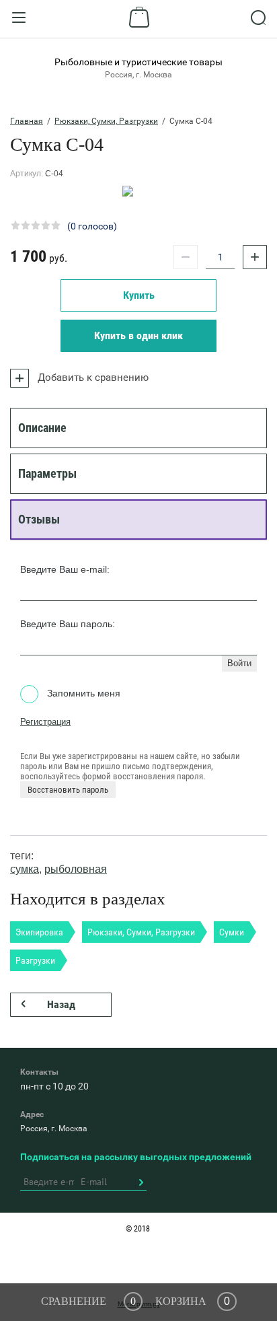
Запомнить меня (82, 693)
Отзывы (39, 519)
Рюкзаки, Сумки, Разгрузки (106, 121)
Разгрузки (35, 960)
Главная (26, 121)
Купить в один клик (138, 335)
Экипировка (39, 932)
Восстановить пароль (68, 790)
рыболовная (75, 869)
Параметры (47, 473)
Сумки (231, 932)
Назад (61, 1004)
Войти (239, 663)
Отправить (140, 1182)
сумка (24, 869)
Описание (42, 428)
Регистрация (45, 722)
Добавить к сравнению (92, 377)
